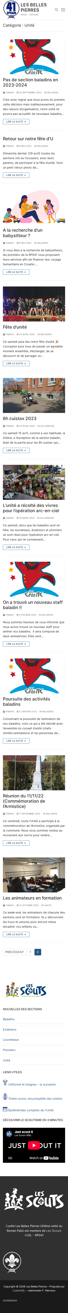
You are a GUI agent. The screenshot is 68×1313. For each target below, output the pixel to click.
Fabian (9, 92)
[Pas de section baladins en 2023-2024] (34, 56)
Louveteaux (11, 1039)
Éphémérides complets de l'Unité (30, 1110)
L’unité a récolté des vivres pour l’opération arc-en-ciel (31, 508)
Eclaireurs (47, 426)
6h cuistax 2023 (19, 418)
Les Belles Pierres (34, 7)
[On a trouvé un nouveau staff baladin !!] (34, 579)
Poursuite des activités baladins (26, 701)
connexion (10, 1300)
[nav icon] (63, 10)
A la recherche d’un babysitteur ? (22, 233)
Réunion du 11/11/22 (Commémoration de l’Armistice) (24, 801)
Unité (47, 905)
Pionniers (9, 1050)
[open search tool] (56, 9)
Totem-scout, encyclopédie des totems (34, 1098)
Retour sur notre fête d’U (28, 138)
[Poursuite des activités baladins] (34, 675)
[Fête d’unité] (34, 303)
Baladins (52, 92)
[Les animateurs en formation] (34, 874)
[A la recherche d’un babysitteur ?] (34, 207)
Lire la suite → (16, 121)
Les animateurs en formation (32, 898)
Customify (19, 1290)
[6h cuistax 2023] (34, 395)
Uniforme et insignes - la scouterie (32, 1084)
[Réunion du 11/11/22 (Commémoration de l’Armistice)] (34, 772)
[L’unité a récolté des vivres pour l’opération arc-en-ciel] (34, 482)
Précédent (14, 952)
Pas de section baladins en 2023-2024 (30, 82)
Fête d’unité (15, 327)
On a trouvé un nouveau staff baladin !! (33, 605)
